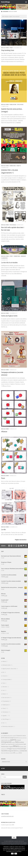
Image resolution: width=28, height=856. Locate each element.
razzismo (4, 751)
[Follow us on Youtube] (16, 546)
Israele (13, 742)
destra (24, 735)
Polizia (19, 748)
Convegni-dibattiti (7, 679)
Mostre (4, 694)
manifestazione (19, 744)
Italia (17, 742)
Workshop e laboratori (8, 726)
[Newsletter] (21, 546)
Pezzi (3, 478)
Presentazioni (6, 701)
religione (10, 751)
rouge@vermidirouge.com (7, 816)
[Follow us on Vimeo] (19, 546)
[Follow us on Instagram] (14, 546)
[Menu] (26, 2)
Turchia (11, 753)
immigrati (18, 740)
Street (11, 47)
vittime (20, 753)
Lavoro (3, 744)
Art (3, 672)
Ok (12, 853)
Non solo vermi (5, 47)
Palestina (14, 748)
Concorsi (5, 676)
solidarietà (23, 751)
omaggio (9, 749)
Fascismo (16, 737)
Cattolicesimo (6, 735)
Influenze (4, 432)
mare (24, 744)
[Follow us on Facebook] (9, 546)
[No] (26, 850)
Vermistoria (12, 165)
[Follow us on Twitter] (11, 546)
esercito (7, 738)
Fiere (4, 683)
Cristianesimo (19, 735)
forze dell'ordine (24, 737)
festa (20, 737)
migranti (11, 746)
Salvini (16, 751)
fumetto (6, 740)
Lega (6, 744)
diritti (3, 738)
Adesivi (4, 661)
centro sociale (13, 735)
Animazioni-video (6, 665)
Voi (3, 723)
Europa (11, 738)
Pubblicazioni (12, 104)
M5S (14, 744)
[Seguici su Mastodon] (26, 546)
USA (14, 753)
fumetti (2, 740)
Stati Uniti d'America (5, 753)
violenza (16, 753)
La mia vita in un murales (9, 263)
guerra (13, 739)
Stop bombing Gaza (7, 50)
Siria (19, 751)
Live (3, 690)
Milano (16, 746)
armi (2, 735)
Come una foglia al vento (9, 316)
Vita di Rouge (20, 104)
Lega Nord (10, 744)
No (15, 853)
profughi (23, 749)
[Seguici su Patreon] (23, 546)
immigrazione (6, 742)
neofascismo (4, 748)
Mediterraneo (5, 746)
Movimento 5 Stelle (22, 746)
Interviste (5, 686)
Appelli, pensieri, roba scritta (9, 668)
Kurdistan (21, 742)
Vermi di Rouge (5, 2)
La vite (3, 530)
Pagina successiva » (21, 539)
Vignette (18, 165)
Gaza (9, 740)
